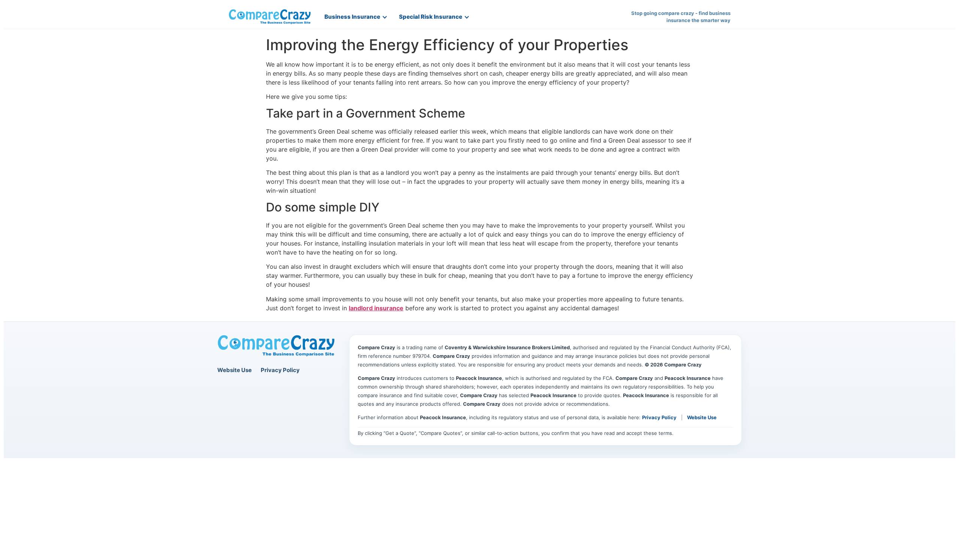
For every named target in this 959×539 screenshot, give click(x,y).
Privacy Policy (280, 370)
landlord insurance (376, 308)
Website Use (234, 370)
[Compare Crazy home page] (276, 346)
